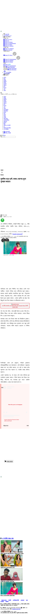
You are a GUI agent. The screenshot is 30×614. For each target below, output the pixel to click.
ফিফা (4, 78)
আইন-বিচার (5, 118)
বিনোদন (4, 87)
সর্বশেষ (4, 77)
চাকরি (4, 114)
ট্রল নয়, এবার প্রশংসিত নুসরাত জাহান (8, 595)
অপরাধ (4, 117)
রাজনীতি (4, 81)
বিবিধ (4, 123)
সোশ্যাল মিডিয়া (6, 120)
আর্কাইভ (7, 601)
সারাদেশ (4, 85)
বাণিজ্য (4, 82)
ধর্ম (4, 126)
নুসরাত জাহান (10, 461)
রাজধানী (4, 83)
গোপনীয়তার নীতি (16, 600)
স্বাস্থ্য (4, 116)
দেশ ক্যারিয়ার (5, 129)
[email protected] (17, 234)
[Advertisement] (15, 15)
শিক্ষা (4, 113)
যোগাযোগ (22, 600)
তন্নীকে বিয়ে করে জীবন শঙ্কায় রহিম (7, 581)
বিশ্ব (4, 86)
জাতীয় (4, 80)
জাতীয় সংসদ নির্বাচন (7, 127)
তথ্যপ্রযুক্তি (5, 109)
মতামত (4, 112)
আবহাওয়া (5, 121)
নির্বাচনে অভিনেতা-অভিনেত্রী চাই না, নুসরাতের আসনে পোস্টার (12, 553)
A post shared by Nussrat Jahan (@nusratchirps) (11, 420)
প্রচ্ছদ (2, 170)
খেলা (4, 89)
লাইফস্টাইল (5, 110)
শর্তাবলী (9, 600)
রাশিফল (4, 122)
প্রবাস (4, 90)
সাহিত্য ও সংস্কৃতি (6, 125)
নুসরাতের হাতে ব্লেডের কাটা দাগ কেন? (8, 567)
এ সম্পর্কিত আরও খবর (7, 538)
